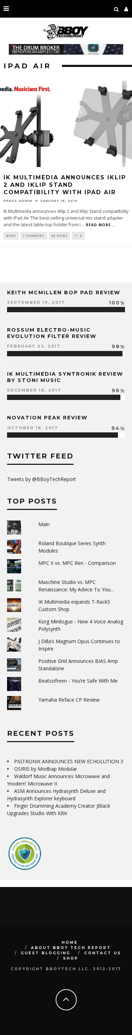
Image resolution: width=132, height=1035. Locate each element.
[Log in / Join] (126, 9)
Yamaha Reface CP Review (69, 699)
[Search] (116, 9)
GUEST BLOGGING (45, 953)
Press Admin (18, 200)
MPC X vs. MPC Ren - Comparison (77, 563)
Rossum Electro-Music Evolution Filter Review (51, 333)
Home (70, 942)
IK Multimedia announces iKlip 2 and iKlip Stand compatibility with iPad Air (65, 185)
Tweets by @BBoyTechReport (41, 479)
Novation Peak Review (47, 417)
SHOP (70, 958)
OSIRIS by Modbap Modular (45, 768)
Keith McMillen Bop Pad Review (63, 292)
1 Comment (34, 236)
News (11, 236)
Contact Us (102, 953)
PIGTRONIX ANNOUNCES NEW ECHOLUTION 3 (68, 761)
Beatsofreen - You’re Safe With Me (78, 680)
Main (44, 524)
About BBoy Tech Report (71, 947)
